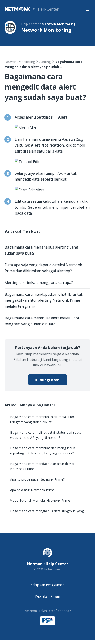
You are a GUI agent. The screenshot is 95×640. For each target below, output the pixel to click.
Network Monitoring (20, 61)
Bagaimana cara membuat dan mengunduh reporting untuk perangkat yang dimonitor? (42, 450)
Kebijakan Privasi (47, 596)
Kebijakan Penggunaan (47, 585)
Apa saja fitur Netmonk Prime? (33, 490)
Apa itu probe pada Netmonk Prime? (37, 479)
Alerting (45, 61)
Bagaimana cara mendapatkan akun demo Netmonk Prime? (42, 466)
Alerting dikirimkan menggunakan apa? (39, 282)
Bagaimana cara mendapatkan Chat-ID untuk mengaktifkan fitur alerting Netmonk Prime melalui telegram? (44, 300)
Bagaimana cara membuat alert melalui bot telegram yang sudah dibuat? (42, 320)
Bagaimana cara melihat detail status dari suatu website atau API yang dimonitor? (45, 435)
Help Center (48, 9)
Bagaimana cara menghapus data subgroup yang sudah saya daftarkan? (47, 513)
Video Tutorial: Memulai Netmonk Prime (40, 500)
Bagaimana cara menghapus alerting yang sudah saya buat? (41, 250)
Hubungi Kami (48, 379)
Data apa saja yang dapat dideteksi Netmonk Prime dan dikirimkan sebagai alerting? (43, 267)
